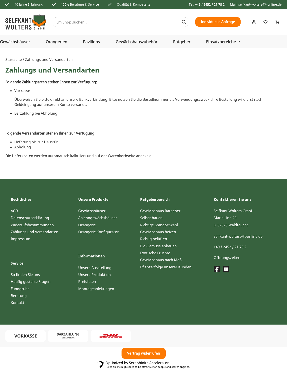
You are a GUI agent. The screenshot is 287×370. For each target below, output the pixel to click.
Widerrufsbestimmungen (32, 224)
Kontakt (17, 302)
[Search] (183, 22)
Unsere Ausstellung (94, 267)
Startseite (13, 59)
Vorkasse (22, 90)
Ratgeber (181, 41)
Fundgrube (20, 288)
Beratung (19, 295)
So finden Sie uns (25, 274)
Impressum (20, 238)
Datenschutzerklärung (30, 217)
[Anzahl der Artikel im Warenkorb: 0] (277, 22)
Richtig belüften (153, 238)
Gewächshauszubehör (136, 41)
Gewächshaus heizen (158, 231)
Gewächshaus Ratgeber (160, 210)
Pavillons (91, 41)
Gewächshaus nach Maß (161, 259)
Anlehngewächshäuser (97, 217)
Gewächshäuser (92, 210)
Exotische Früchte (155, 252)
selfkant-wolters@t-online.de (260, 4)
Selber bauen (151, 217)
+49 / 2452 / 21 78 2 (210, 4)
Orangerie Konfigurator (98, 231)
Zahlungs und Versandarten (34, 231)
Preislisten (87, 281)
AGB (14, 210)
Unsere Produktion (94, 274)
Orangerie (87, 224)
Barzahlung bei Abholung (35, 113)
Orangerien (56, 41)
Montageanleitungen (96, 288)
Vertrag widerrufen (143, 353)
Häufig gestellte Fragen (30, 281)
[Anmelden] (253, 22)
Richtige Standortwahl (159, 224)
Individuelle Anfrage (218, 21)
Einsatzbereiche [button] (221, 41)
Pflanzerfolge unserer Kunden (165, 267)
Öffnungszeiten (227, 257)
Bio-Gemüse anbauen (158, 246)
